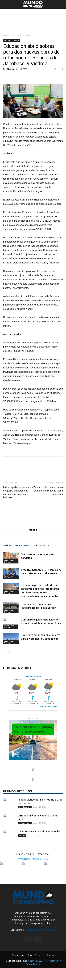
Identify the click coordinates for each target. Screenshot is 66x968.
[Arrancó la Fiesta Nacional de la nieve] (9, 820)
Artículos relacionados (16, 545)
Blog (30, 955)
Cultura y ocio (25, 823)
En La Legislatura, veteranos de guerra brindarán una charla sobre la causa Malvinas (18, 492)
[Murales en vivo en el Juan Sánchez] (9, 836)
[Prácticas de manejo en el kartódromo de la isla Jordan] (11, 607)
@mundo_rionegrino (33, 858)
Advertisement (18, 955)
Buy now (50, 955)
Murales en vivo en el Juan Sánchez (40, 831)
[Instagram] (28, 939)
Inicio (5, 35)
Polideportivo (25, 807)
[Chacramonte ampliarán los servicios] (11, 557)
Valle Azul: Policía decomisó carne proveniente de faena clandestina (48, 491)
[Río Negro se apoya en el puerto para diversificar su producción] (11, 638)
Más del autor (41, 545)
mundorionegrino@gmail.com (40, 929)
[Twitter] (37, 939)
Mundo (10, 69)
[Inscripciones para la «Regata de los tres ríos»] (9, 804)
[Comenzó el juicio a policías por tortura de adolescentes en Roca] (11, 623)
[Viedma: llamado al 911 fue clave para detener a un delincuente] (11, 573)
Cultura (22, 835)
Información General (21, 35)
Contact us (39, 955)
